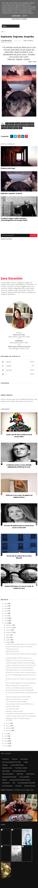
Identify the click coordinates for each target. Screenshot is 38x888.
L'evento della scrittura (17, 765)
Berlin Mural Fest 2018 (12, 651)
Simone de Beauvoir (8, 774)
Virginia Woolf (30, 774)
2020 (6, 618)
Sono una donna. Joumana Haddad (16, 701)
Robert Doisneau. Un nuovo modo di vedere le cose (19, 587)
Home (2, 31)
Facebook (20, 366)
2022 (6, 613)
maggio (8, 642)
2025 (6, 606)
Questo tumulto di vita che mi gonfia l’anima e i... (20, 704)
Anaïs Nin (14, 759)
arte (7, 123)
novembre (9, 627)
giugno (8, 640)
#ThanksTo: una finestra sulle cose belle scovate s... (21, 672)
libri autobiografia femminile (26, 783)
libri (16, 125)
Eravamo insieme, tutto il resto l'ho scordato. (19, 647)
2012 (6, 743)
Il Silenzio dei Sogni (8, 168)
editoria (4, 780)
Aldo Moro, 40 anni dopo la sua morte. (17, 699)
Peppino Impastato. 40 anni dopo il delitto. (18, 697)
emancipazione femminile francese (20, 780)
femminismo (6, 783)
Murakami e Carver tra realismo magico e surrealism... (18, 719)
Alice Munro (5, 759)
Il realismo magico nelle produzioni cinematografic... (21, 716)
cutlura (17, 123)
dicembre (9, 625)
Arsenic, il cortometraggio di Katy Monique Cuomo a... (21, 675)
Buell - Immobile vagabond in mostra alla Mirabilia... (21, 683)
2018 (6, 623)
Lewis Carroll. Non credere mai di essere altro (19, 436)
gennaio (8, 730)
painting (10, 128)
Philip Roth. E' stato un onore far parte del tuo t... (20, 660)
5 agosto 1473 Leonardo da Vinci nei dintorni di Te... (21, 665)
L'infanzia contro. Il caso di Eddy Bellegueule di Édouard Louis (18, 466)
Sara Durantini (11, 278)
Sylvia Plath (20, 774)
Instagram (20, 370)
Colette (26, 762)
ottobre (8, 630)
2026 (6, 604)
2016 (6, 734)
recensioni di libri (30, 786)
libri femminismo (7, 786)
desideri (23, 123)
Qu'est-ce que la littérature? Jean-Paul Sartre (19, 688)
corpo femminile (24, 777)
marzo (8, 726)
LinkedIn (20, 361)
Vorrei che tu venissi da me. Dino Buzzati (19, 557)
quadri (15, 128)
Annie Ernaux (24, 759)
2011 (6, 746)
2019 (6, 621)
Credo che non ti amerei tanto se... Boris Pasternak (21, 644)
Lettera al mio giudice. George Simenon (17, 685)
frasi (3, 125)
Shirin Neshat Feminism (19, 771)
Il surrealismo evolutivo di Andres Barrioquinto (20, 713)
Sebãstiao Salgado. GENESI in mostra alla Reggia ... (21, 663)
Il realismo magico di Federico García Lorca (18, 658)
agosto (8, 635)
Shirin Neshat (6, 771)
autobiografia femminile (9, 777)
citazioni (12, 123)
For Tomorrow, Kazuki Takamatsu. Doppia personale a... (21, 693)
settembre (9, 632)
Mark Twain (30, 125)
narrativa (4, 128)
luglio (8, 637)
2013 (6, 741)
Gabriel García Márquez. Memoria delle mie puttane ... (21, 654)
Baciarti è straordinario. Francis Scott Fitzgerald (20, 690)
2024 (6, 608)
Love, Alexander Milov (12, 709)
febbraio (9, 728)
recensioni (18, 786)
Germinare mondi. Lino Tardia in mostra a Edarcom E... (21, 679)
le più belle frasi (9, 125)
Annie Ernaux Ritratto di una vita (11, 762)
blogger (33, 235)
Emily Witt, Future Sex (12, 649)
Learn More (16, 16)
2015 (6, 736)
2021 (6, 616)
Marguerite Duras (7, 768)
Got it (24, 16)
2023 (6, 611)
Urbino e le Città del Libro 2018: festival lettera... (20, 667)
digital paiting (30, 123)
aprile (8, 723)
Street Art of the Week (12, 706)
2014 (6, 738)
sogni (20, 128)
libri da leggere (22, 125)
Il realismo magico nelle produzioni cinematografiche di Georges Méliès (14, 219)
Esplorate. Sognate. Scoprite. (11, 193)
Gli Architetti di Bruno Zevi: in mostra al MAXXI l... (20, 670)
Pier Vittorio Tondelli (21, 768)
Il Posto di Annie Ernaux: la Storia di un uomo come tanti (19, 527)
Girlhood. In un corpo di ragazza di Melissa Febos (19, 496)
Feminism (5, 765)
